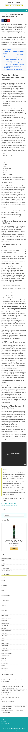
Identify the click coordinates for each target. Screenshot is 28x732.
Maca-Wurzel (4, 660)
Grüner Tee (4, 608)
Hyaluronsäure (5, 643)
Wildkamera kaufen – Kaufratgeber (10, 697)
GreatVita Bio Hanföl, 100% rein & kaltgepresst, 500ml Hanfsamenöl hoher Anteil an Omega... (14, 542)
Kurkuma (3, 593)
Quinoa (3, 580)
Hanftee (3, 588)
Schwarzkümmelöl (6, 558)
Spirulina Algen (5, 600)
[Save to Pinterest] (8, 20)
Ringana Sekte (4, 695)
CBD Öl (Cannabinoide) (6, 570)
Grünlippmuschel (5, 595)
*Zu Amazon (14, 548)
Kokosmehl (4, 620)
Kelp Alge (3, 658)
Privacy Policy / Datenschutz (8, 723)
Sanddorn (3, 605)
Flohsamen (4, 583)
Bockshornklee (5, 623)
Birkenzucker (4, 615)
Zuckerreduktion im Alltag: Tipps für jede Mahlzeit (13, 704)
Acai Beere (4, 635)
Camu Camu (4, 633)
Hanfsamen (4, 585)
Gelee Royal (4, 610)
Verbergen (9, 49)
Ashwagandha (4, 625)
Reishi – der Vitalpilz (6, 653)
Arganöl (3, 563)
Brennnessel (4, 663)
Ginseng (3, 638)
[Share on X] (5, 20)
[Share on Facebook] (2, 20)
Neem (2, 640)
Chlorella (3, 598)
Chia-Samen (4, 578)
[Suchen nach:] (14, 515)
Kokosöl (3, 560)
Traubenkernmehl (5, 670)
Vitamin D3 (4, 648)
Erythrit (3, 665)
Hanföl (3, 565)
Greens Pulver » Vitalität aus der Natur (11, 684)
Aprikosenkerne (5, 650)
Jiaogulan (3, 628)
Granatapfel (4, 603)
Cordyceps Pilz (5, 655)
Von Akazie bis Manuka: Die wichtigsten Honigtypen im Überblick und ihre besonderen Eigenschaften (12, 679)
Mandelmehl (4, 668)
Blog (2, 719)
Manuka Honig (4, 613)
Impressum (3, 721)
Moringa (3, 590)
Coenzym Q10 (4, 645)
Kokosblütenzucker (6, 618)
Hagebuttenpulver (6, 630)
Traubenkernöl (5, 568)
